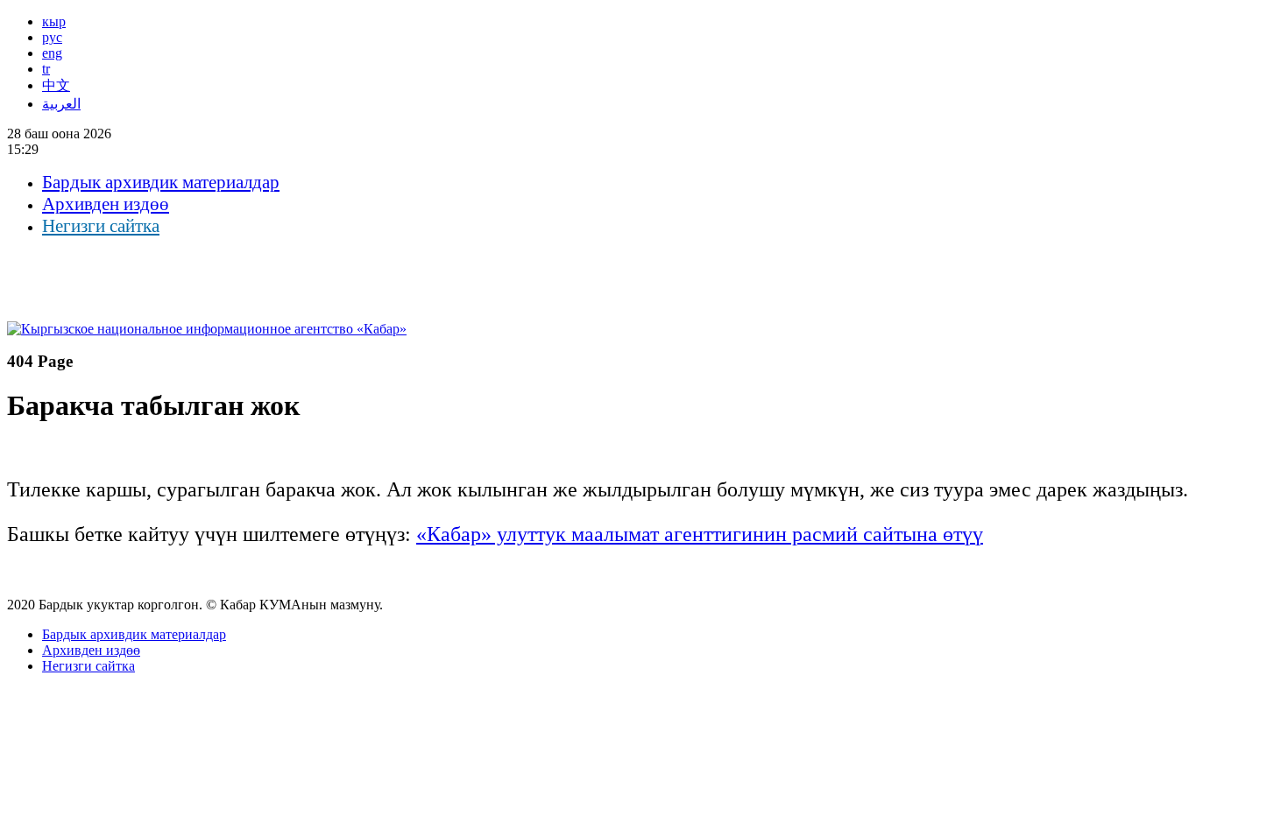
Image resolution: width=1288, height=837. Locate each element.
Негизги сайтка (100, 225)
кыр (54, 21)
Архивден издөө (105, 204)
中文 (56, 85)
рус (52, 37)
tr (46, 68)
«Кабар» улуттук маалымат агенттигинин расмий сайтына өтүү (699, 534)
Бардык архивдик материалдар (161, 182)
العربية (61, 103)
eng (52, 53)
